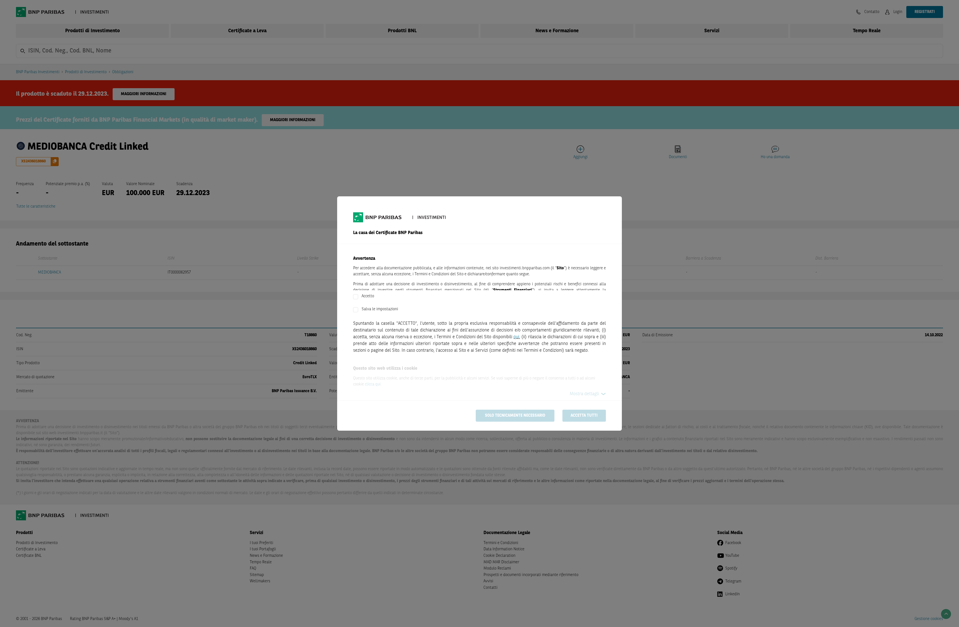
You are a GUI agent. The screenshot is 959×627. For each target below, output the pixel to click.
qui (516, 337)
